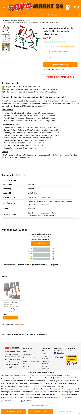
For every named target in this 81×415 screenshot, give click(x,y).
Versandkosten (60, 70)
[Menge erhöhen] (56, 57)
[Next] (6, 49)
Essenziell (8, 400)
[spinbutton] (50, 57)
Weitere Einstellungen (40, 405)
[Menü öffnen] (4, 7)
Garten (13, 20)
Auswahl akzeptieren (67, 411)
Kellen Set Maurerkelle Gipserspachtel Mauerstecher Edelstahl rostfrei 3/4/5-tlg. (11, 305)
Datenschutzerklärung (62, 397)
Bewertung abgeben (40, 243)
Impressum (62, 394)
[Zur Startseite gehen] (35, 7)
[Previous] (6, 28)
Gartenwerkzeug (23, 20)
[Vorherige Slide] (1, 15)
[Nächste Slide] (79, 15)
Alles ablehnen (40, 411)
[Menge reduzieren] (45, 57)
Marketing (28, 400)
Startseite (5, 20)
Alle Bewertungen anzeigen (65, 46)
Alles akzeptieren (14, 411)
